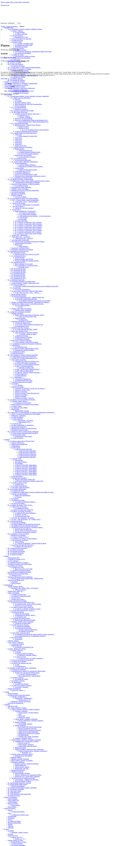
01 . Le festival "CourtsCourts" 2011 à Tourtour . (28, 222)
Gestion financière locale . (25, 150)
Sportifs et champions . (17, 771)
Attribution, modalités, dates (26, 367)
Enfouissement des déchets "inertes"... (25, 615)
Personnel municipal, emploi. (23, 102)
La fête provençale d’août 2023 (27, 457)
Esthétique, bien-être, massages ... (20, 328)
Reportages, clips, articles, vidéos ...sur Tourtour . (25, 588)
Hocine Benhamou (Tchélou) (23, 781)
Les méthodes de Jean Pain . (26, 631)
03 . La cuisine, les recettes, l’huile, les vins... (20, 505)
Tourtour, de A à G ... (17, 837)
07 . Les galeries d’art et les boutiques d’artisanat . (21, 399)
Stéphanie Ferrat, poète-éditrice (23, 755)
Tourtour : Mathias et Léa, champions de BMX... (28, 775)
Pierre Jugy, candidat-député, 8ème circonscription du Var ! (31, 120)
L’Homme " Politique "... (25, 117)
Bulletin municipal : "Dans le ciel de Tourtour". (28, 125)
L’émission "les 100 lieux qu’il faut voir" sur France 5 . (30, 388)
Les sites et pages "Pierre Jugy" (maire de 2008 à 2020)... (27, 291)
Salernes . (10, 824)
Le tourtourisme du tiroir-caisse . (24, 380)
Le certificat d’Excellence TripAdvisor (25, 363)
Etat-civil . (18, 99)
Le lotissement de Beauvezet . (19, 90)
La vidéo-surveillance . (17, 417)
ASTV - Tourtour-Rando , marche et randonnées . (25, 200)
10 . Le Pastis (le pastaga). (15, 554)
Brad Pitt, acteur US (24, 743)
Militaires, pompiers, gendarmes (20, 759)
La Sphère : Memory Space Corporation (22, 621)
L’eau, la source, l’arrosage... (16, 642)
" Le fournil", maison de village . (27, 334)
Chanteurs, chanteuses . (21, 711)
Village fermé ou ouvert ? (18, 86)
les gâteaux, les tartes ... (21, 514)
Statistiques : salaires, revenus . (19, 832)
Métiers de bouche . (20, 318)
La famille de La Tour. (17, 567)
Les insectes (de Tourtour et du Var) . (21, 663)
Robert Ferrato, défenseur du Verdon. (25, 620)
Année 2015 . (18, 141)
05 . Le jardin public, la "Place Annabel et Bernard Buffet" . (24, 67)
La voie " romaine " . (14, 561)
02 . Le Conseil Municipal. (18, 107)
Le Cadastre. (18, 101)
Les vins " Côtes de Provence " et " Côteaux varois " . (26, 519)
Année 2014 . (18, 139)
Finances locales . (20, 149)
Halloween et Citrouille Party (19, 444)
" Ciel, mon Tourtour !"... (18, 206)
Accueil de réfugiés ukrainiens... (27, 165)
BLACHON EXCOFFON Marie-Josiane (30, 727)
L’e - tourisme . (19, 385)
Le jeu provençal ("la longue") (19, 540)
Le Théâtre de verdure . (17, 54)
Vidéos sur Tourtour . (21, 589)
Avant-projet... (19, 639)
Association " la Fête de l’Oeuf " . (20, 248)
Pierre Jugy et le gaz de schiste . (23, 605)
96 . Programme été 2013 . (18, 278)
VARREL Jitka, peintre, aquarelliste (28, 736)
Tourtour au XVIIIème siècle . (16, 580)
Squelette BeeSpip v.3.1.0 (27, 91)
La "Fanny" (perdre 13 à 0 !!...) (20, 537)
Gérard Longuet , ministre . (22, 767)
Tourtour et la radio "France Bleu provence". (27, 393)
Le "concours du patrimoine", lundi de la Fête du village (30, 543)
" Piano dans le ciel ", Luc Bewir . (20, 236)
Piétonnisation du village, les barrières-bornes (23, 428)
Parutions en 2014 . (23, 126)
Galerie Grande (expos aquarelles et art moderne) (25, 404)
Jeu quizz (10, 834)
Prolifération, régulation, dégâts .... (28, 655)
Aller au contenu (5, 2)
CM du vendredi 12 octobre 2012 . (28, 136)
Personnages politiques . (18, 762)
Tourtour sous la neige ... (18, 599)
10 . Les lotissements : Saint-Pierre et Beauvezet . (21, 88)
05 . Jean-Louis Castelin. (15, 791)
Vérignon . (11, 826)
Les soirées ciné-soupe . (21, 221)
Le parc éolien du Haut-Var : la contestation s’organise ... (30, 636)
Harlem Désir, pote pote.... (22, 768)
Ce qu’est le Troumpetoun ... (23, 289)
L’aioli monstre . (15, 446)
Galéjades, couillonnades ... (19, 696)
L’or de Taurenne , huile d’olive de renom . (27, 342)
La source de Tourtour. (17, 644)
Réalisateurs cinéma (20, 748)
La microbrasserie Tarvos (22, 326)
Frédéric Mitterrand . (20, 765)
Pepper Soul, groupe (24, 717)
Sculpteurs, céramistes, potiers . (23, 738)
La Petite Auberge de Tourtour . (23, 337)
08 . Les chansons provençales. (16, 551)
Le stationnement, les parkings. (20, 85)
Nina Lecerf (21, 716)
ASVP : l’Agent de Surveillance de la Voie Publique (25, 414)
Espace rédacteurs (10, 86)
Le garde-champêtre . (17, 419)
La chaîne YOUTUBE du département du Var (24, 358)
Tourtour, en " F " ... (20, 839)
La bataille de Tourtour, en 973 (16, 559)
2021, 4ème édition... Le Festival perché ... (27, 265)
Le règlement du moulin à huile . (24, 45)
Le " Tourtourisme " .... (17, 377)
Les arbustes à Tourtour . (18, 680)
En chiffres (11, 831)
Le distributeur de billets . (18, 351)
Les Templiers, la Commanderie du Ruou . (19, 572)
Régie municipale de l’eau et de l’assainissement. (28, 104)
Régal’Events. (19, 244)
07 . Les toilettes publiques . (15, 78)
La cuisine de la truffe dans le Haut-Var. (22, 510)
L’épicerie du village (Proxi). (23, 323)
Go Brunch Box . (23, 320)
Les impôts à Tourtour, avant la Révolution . (20, 564)
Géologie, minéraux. (13, 641)
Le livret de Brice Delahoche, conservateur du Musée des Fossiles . (33, 51)
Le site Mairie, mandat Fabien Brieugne (26, 299)
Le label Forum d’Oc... (21, 374)
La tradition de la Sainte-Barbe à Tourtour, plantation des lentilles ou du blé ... (32, 492)
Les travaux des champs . (18, 503)
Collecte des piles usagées (22, 613)
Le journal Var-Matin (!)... (18, 284)
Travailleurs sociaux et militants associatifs (23, 778)
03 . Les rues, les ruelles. (14, 62)
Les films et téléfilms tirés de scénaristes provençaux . (26, 524)
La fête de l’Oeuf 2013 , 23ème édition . (26, 471)
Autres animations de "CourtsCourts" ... (26, 211)
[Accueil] (5, 5)
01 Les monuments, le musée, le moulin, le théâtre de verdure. (25, 29)
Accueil (3, 26)
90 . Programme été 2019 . (18, 270)
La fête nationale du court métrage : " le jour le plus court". (34, 216)
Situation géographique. (14, 688)
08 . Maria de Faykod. (14, 795)
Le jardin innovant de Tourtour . (20, 625)
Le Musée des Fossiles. (17, 48)
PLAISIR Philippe (23, 735)
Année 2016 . (18, 142)
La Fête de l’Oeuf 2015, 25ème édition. (26, 474)
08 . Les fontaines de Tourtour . (16, 80)
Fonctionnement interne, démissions (21, 187)
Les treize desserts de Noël (22, 516)
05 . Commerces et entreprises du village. (19, 312)
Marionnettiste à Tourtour (22, 411)
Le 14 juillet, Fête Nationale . (19, 486)
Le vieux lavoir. (15, 59)
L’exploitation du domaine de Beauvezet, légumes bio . (26, 343)
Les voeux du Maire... (21, 197)
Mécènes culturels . (16, 757)
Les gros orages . (16, 597)
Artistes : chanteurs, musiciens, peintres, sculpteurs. (25, 709)
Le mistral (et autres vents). (18, 594)
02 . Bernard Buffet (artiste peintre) (17, 784)
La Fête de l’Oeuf (16, 458)
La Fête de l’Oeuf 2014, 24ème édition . (26, 473)
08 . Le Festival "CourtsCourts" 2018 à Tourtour (28, 233)
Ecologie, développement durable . (17, 601)
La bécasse (18, 652)
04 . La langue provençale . (15, 521)
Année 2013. (18, 137)
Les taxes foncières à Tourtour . (27, 157)
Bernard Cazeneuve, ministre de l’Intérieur (26, 763)
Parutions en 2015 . (23, 128)
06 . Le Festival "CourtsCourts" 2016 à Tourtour (28, 230)
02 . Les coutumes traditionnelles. (17, 489)
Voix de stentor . (15, 805)
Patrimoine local (8, 27)
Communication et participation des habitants (27, 182)
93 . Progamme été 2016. (18, 275)
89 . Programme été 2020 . (18, 268)
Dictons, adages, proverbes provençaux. (26, 530)
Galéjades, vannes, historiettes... (20, 189)
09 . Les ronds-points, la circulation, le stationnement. (22, 83)
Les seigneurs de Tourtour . (15, 565)
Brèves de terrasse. (13, 693)
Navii (19, 714)
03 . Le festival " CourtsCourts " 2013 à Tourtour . (29, 225)
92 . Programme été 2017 (18, 273)
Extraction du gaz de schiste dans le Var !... (23, 602)
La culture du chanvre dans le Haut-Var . (22, 607)
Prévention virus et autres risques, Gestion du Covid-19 (30, 176)
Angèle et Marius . (13, 799)
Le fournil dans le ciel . (21, 347)
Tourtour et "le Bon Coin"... (22, 390)
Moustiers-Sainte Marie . (14, 823)
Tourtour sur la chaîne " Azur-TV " (24, 398)
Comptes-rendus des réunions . (23, 243)
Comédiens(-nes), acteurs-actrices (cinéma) (27, 741)
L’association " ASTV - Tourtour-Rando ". (27, 201)
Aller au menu (14, 2)
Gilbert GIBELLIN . (13, 800)
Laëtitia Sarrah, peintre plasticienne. (28, 732)
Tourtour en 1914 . (16, 575)
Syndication (8, 83)
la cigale (17, 664)
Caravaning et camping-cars (22, 379)
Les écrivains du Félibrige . (18, 522)
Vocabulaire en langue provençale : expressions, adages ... (27, 527)
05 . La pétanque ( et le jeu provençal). (18, 534)
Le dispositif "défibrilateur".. (23, 173)
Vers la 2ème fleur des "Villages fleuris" (29, 676)
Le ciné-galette (22, 219)
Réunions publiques (16, 195)
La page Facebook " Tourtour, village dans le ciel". (25, 283)
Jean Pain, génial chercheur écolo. (27, 629)
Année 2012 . (18, 134)
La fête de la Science (20, 50)
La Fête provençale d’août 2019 (27, 455)
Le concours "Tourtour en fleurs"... (28, 674)
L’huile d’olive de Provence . (19, 506)
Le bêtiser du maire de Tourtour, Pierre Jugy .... (28, 114)
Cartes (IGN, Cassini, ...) (18, 690)
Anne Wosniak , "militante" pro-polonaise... (27, 779)
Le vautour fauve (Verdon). (18, 661)
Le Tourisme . (15, 383)
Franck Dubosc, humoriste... (26, 744)
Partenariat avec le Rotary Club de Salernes (30, 166)
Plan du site (8, 84)
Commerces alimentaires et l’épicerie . (21, 321)
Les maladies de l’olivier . (22, 508)
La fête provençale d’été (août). (23, 449)
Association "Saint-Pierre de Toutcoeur (22, 249)
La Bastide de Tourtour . (21, 336)
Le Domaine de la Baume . (22, 339)
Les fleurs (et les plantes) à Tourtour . (21, 685)
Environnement (8, 585)
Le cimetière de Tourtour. (18, 77)
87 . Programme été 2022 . (18, 256)
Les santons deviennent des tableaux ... (25, 502)
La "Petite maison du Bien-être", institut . (26, 329)
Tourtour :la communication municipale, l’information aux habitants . (30, 302)
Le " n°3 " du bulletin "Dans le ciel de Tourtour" (35, 130)
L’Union (6, 692)
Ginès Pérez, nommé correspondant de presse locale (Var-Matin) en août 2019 (36, 286)
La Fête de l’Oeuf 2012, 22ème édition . (26, 470)
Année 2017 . (18, 144)
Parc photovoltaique (16, 637)
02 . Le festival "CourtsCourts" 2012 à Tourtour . (28, 224)
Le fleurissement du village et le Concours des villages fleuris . (28, 671)
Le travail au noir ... (16, 423)
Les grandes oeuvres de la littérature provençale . (24, 526)
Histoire (6, 556)
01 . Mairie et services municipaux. (21, 98)
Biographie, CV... (27, 752)
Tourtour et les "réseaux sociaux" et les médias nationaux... (27, 304)
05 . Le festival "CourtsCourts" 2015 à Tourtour (28, 229)
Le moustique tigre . (20, 666)
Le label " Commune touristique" (24, 366)
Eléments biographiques (18, 786)
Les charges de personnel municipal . (28, 153)
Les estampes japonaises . (18, 845)
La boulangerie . (15, 345)
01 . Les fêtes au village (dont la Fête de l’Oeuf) (21, 441)
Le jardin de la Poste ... (17, 438)
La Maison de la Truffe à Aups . (20, 815)
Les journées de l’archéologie (23, 53)
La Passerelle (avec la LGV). (23, 171)
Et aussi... (7, 829)
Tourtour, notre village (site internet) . (21, 308)
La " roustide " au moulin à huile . (24, 43)
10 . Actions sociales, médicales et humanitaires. (24, 161)
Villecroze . (11, 827)
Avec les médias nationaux (22, 305)
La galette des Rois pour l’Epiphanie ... (26, 513)
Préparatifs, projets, (23, 267)
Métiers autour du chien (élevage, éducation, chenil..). (30, 315)
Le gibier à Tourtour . (17, 650)
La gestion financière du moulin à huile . (29, 152)
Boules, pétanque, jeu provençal (24, 264)
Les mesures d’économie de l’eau (24, 647)
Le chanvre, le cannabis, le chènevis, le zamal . (28, 609)
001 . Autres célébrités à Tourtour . (17, 708)
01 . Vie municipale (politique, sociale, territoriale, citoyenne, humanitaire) (28, 96)
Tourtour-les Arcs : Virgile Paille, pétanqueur (27, 776)
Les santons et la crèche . (18, 500)
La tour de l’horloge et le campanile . (21, 38)
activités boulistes (20, 257)
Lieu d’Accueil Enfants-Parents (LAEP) (26, 174)
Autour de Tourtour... (10, 808)
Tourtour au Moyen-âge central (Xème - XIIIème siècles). (27, 578)
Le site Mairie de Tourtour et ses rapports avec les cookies (34, 300)
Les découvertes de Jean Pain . (23, 628)
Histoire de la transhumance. (23, 495)
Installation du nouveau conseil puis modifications (25, 190)
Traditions (7, 439)
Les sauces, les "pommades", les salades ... (23, 518)
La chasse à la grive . (20, 656)
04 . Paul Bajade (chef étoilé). (16, 789)
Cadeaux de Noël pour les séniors (27, 169)
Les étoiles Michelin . (21, 375)
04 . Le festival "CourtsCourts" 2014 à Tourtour (28, 227)
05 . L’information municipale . (20, 123)
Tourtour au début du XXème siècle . (18, 573)
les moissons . (15, 498)
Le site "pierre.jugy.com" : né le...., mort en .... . (28, 292)
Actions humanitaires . (21, 163)
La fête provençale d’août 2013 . (27, 452)
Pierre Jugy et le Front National (23, 118)
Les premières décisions (21, 185)
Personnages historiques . (18, 770)
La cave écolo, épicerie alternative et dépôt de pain (29, 324)
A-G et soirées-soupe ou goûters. (27, 214)
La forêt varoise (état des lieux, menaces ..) (23, 610)
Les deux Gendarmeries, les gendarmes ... (23, 425)
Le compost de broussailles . (23, 626)
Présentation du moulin (21, 46)
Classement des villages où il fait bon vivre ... (27, 361)
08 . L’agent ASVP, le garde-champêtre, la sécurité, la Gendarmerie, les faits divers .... (31, 412)
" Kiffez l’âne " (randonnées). (19, 235)
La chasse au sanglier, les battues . (24, 653)
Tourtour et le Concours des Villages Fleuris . (27, 672)
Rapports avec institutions (18, 193)
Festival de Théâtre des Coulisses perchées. (27, 260)
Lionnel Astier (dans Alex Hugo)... (28, 746)
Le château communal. (21, 34)
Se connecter (8, 88)
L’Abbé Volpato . (12, 802)
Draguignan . (11, 818)
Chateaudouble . (12, 816)
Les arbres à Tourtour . (17, 677)
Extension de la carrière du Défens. (24, 350)
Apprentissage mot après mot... (23, 529)
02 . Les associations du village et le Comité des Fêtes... (23, 198)
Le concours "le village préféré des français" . (27, 364)
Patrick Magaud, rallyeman (22, 773)
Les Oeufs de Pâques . (21, 462)
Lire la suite (4, 78)
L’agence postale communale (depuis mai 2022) (24, 433)
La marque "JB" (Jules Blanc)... (24, 546)
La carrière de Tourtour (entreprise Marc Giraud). (25, 348)
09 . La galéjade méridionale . (16, 553)
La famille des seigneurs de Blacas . (21, 570)
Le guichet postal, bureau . (18, 435)
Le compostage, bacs (20, 617)
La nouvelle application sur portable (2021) (23, 281)
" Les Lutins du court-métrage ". (27, 213)
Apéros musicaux (23, 246)
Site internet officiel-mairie (18, 296)
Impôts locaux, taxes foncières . (23, 155)
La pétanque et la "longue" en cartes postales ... (24, 538)
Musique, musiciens (20, 722)
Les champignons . (16, 682)
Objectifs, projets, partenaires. (23, 310)
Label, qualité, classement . (18, 359)
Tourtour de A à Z (13, 835)
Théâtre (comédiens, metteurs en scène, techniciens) (29, 749)
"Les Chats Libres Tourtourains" (20, 240)
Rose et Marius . (12, 807)
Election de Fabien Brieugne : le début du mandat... (25, 184)
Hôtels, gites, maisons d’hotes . (20, 331)
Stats (5, 91)
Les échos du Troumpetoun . (16, 703)
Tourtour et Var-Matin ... (21, 395)
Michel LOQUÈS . (13, 803)
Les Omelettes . (19, 463)
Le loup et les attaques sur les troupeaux (22, 660)
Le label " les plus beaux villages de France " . (28, 369)
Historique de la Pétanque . (18, 535)
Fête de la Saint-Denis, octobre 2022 (25, 479)
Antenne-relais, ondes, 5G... (15, 591)
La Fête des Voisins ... (17, 476)
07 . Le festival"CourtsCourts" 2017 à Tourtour (28, 232)
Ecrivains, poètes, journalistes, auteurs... (22, 754)
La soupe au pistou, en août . (19, 482)
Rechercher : (4, 23)
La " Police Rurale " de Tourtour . (24, 420)
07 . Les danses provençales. (16, 549)
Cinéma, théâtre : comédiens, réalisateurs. (26, 719)
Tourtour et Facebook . (21, 391)
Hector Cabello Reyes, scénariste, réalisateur (30, 720)
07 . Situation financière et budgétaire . (22, 147)
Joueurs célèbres (19, 542)
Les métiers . (14, 581)
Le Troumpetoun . (16, 288)
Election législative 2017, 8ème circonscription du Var (33, 122)
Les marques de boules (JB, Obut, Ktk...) (22, 545)
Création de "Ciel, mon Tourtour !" (24, 208)
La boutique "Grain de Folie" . (23, 403)
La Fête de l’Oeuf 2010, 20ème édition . (26, 466)
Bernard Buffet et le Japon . (19, 842)
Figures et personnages (10, 797)
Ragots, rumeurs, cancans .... (19, 294)
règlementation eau (16, 645)
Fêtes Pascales (19, 460)
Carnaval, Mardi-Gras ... (18, 442)
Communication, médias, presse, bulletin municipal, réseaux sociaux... (30, 181)
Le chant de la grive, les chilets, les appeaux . (30, 658)
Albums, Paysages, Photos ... (16, 586)
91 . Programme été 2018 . (18, 272)
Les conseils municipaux (18, 192)
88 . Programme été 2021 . (18, 262)
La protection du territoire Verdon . (21, 618)
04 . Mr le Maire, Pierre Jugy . (19, 112)
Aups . (9, 813)
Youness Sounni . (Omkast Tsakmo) (28, 712)
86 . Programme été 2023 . (18, 252)
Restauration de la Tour (21, 37)
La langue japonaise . (17, 843)
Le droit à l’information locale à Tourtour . (26, 131)
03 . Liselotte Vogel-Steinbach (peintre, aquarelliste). (22, 787)
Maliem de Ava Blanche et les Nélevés (29, 733)
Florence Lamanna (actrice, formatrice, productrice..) (33, 751)
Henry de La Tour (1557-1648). (24, 569)
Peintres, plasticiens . (20, 725)
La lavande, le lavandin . (22, 687)
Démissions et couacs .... (22, 109)
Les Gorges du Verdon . (14, 821)
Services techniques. (20, 106)
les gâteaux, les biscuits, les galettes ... (21, 511)
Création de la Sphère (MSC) (23, 623)
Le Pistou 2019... (19, 484)
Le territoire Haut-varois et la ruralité (21, 382)
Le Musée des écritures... (18, 811)
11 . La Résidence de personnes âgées (21, 177)
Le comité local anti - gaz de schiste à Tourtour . (28, 604)
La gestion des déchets (17, 612)
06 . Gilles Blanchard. (14, 792)
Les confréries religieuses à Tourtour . (18, 562)
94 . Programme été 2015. (18, 276)
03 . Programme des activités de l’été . (18, 251)
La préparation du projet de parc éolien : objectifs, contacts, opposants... (35, 634)
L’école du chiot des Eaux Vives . (27, 316)
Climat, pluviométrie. (14, 593)
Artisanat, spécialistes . (17, 313)
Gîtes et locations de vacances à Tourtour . (26, 332)
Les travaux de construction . (23, 58)
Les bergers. (18, 497)
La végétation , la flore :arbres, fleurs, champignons (22, 668)
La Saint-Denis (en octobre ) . (19, 478)
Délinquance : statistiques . (18, 415)
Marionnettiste (15, 409)
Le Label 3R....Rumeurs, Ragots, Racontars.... (28, 372)
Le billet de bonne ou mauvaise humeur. (19, 695)
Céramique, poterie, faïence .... (19, 401)
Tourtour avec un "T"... (24, 700)
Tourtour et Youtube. (20, 396)
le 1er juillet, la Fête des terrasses (20, 487)
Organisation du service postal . (23, 436)
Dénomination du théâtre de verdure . (25, 56)
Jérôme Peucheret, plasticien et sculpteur (29, 730)
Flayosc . (10, 819)
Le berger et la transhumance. (19, 494)
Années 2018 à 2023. (21, 145)
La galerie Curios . (16, 406)
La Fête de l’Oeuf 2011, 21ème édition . (26, 468)
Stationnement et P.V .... (25, 422)
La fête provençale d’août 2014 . (27, 454)
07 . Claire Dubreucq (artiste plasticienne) (19, 794)
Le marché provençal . (17, 353)
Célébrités (7, 704)
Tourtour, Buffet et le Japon (15, 840)
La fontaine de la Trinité (18, 82)
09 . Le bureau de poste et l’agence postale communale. (23, 431)
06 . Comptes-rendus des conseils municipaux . (24, 133)
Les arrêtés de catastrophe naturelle (21, 596)
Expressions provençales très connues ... (26, 532)
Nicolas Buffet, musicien (25, 724)
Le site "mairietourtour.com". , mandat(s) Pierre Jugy (29, 297)
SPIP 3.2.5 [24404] (13, 91)
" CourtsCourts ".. (16, 209)
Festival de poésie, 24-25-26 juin (24, 259)
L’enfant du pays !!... (24, 115)
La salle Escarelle (20, 32)
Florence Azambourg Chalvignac (27, 728)
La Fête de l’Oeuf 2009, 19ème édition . (26, 465)
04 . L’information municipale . (16, 280)
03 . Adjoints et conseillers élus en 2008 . (22, 110)
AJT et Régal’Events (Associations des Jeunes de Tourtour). (28, 241)
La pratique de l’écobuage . (18, 669)
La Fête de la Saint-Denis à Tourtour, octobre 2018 (29, 481)
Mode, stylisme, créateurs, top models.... (22, 760)
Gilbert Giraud (11, 61)
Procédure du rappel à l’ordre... (20, 430)
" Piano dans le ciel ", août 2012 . (24, 238)
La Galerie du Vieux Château (19, 407)
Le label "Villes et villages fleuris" (24, 371)
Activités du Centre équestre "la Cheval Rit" (27, 205)
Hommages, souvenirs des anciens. (21, 701)
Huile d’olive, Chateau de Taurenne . (21, 340)
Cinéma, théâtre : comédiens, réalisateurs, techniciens (26, 740)
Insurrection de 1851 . (14, 557)
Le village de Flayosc (8, 57)
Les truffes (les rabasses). (22, 684)
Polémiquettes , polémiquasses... (24, 698)
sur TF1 (20, 307)
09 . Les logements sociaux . (19, 158)
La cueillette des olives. (17, 490)
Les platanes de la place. (21, 679)
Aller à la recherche (23, 2)
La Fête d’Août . (16, 447)
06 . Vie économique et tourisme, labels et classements (23, 355)
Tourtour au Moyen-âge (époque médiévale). (20, 577)
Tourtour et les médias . (17, 387)
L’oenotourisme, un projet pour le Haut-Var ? (23, 356)
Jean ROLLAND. (13, 706)
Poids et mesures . (16, 583)
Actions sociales (19, 168)
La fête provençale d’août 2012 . (27, 450)
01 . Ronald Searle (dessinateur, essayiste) (19, 783)
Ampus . (10, 810)
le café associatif (22, 217)
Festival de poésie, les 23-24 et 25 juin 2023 (27, 254)
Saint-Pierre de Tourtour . (22, 93)
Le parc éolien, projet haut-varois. (20, 633)
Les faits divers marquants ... (19, 427)
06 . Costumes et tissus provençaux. (18, 548)
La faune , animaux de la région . (17, 648)
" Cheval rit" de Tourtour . (18, 203)
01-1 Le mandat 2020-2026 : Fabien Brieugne (20, 179)
